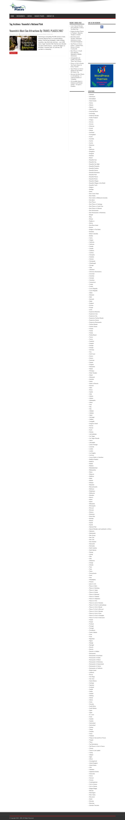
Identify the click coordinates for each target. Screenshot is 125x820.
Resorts (91, 647)
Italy (90, 406)
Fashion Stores (93, 326)
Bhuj (90, 217)
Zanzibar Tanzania (94, 805)
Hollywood (92, 377)
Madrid (91, 463)
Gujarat (91, 362)
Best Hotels (92, 195)
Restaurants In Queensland (96, 664)
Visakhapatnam (93, 782)
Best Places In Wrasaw (95, 208)
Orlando (91, 565)
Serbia (91, 691)
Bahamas (91, 145)
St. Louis (91, 714)
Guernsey (91, 360)
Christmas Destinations (95, 271)
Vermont (91, 778)
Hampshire (92, 366)
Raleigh (91, 643)
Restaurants (21, 16)
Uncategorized (93, 761)
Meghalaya (92, 491)
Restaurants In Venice (95, 666)
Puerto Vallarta (93, 632)
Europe (91, 307)
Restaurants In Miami (95, 660)
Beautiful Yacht (93, 185)
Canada (91, 246)
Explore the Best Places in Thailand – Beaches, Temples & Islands (77, 33)
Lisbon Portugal (93, 444)
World (90, 799)
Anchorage (92, 113)
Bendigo (91, 189)
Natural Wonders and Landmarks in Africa (100, 529)
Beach (91, 157)
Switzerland (92, 723)
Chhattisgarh (92, 263)
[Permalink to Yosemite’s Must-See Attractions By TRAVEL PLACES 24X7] (23, 50)
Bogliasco (91, 221)
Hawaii (91, 368)
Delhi (90, 297)
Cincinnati (91, 273)
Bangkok (91, 153)
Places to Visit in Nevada (96, 611)
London (91, 449)
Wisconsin (92, 797)
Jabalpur (91, 411)
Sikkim (91, 700)
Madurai (91, 465)
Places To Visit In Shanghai (96, 615)
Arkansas (91, 126)
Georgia (91, 345)
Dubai (90, 301)
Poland (91, 619)
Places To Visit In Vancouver (97, 617)
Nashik (91, 522)
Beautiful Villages (93, 181)
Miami (90, 499)
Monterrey (92, 514)
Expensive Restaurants (95, 322)
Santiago (91, 683)
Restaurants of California (95, 668)
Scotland (91, 687)
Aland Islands (92, 101)
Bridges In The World (94, 229)
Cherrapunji (92, 261)
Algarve (91, 107)
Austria (91, 141)
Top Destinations (93, 744)
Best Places (92, 202)
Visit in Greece (93, 784)
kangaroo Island (93, 423)
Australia (91, 138)
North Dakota (92, 550)
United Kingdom (93, 763)
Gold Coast (92, 354)
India (90, 394)
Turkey (91, 752)
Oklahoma (92, 560)
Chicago (91, 265)
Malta (90, 478)
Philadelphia (92, 579)
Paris (90, 567)
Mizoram (91, 510)
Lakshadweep (92, 434)
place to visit (92, 584)
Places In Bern (93, 586)
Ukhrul (91, 759)
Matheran (91, 489)
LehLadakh (92, 442)
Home (12, 16)
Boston (91, 227)
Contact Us (50, 16)
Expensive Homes (94, 320)
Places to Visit (93, 600)
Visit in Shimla (93, 786)
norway (91, 554)
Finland (91, 328)
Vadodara (91, 769)
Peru (90, 577)
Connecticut (92, 282)
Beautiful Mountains (94, 172)
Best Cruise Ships (94, 193)
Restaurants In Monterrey (96, 662)
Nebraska (91, 531)
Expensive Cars (93, 314)
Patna (90, 571)
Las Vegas (92, 436)
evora (90, 309)
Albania (91, 105)
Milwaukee (92, 503)
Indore (91, 402)
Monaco (91, 512)
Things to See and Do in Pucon (97, 738)
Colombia (91, 276)
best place (92, 200)
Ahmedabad (92, 98)
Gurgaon (91, 364)
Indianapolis (92, 400)
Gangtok (91, 343)
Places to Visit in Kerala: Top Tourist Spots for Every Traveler (77, 65)
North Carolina (93, 548)
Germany (91, 349)
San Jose (91, 678)
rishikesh (91, 672)
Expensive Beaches (94, 311)
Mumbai (91, 518)
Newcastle (92, 543)
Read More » (13, 53)
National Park (92, 527)
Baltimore (91, 149)
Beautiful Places (93, 176)
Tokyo (90, 742)
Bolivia (91, 223)
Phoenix (91, 581)
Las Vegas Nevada (94, 438)
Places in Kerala (93, 592)
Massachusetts (93, 487)
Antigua (91, 120)
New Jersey (92, 535)
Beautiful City (92, 162)
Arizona (91, 122)
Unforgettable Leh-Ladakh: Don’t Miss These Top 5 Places (76, 59)
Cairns (91, 238)
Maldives (91, 476)
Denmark (91, 299)
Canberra (91, 250)
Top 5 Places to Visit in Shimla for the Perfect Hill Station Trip (77, 70)
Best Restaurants (93, 210)
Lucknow (91, 455)
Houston (91, 385)
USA (90, 767)
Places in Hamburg (94, 588)
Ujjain (90, 757)
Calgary (91, 240)
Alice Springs (92, 109)
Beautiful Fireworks (94, 166)
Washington (92, 792)
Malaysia (91, 474)
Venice (91, 776)
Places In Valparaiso (94, 598)
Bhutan (91, 219)
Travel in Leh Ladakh (94, 750)
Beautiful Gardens (94, 168)
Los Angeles (92, 453)
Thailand (91, 735)
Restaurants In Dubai (94, 657)
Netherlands (92, 533)
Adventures (92, 96)
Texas (90, 733)
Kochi (90, 430)
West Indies (92, 795)
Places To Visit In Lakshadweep (97, 605)
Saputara (91, 685)
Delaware (91, 295)
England (91, 303)
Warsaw (91, 790)
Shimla (91, 697)
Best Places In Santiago (95, 204)
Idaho (90, 387)
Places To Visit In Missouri (96, 609)
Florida (91, 330)
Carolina (91, 252)
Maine (90, 472)
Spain (90, 710)
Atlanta (91, 130)
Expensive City (93, 316)
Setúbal (91, 693)
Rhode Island (92, 670)
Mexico (91, 497)
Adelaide (91, 94)
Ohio (90, 556)
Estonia (91, 305)
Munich (91, 520)
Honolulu (91, 379)
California (91, 242)
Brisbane (91, 231)
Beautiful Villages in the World (97, 183)
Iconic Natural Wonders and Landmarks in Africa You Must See (77, 27)
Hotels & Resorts (93, 383)
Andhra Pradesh (93, 117)
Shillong (91, 695)
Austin (91, 136)
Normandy (92, 546)
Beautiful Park (93, 174)
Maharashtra (92, 470)
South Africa (92, 706)
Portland (91, 624)
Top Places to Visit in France (97, 746)
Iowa (90, 404)
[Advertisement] (82, 7)
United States (92, 765)
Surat (90, 716)
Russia (91, 674)
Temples (91, 731)
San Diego (92, 676)
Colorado (91, 278)
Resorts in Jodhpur (94, 651)
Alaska (91, 103)
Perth (90, 575)
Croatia (91, 284)
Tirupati (91, 740)
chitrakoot (91, 269)
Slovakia (91, 704)
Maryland (91, 484)
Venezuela (92, 773)
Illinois (91, 390)
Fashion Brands (93, 324)
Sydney (91, 727)
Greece (91, 356)
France (91, 337)
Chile (90, 267)
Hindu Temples (93, 373)
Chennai (91, 259)
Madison (91, 461)
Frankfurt (91, 341)
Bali (90, 147)
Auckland (91, 132)
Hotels (30, 16)
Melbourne (92, 493)
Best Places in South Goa (96, 206)
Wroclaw (91, 801)
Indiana (91, 396)
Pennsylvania (92, 573)
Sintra (90, 702)
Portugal (91, 626)
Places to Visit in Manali (95, 607)
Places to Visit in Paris (95, 613)
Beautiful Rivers (93, 179)
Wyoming (91, 803)
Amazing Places (93, 111)
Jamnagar (91, 417)
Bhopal (91, 214)
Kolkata (91, 432)
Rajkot (91, 641)
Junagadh (91, 421)
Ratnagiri (91, 645)
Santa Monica (93, 681)
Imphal (91, 392)
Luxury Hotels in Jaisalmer (96, 457)
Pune (90, 634)
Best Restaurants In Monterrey (97, 212)
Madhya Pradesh (93, 459)
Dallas (91, 292)
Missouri (91, 508)
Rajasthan (92, 638)
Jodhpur (91, 419)
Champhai (92, 255)
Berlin (90, 191)
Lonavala (91, 446)
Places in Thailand (94, 596)
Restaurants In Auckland (95, 655)
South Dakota (92, 708)
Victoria (91, 780)
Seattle (91, 689)
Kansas (91, 425)
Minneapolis (92, 506)
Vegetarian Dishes (94, 771)
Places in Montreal (94, 594)
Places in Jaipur (93, 590)
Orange (91, 562)
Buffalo (91, 236)
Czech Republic (93, 288)
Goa (90, 352)
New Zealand (92, 541)
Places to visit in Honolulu (96, 603)
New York (91, 537)
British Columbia (93, 233)
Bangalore (92, 151)
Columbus (92, 280)
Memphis (91, 495)
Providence (92, 630)
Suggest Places (39, 16)
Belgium (91, 187)
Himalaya (91, 371)
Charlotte (91, 257)
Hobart (91, 375)
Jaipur (90, 415)
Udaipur (91, 754)
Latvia (90, 440)
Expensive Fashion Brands (96, 318)
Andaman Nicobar (94, 115)
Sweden (91, 719)
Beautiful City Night (94, 164)
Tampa (91, 729)
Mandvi (91, 480)
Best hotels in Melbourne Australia (98, 198)
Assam (91, 128)
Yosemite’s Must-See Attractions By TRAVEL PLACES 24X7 (36, 31)
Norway (91, 552)
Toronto (91, 748)
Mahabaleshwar (93, 468)
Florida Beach (93, 335)
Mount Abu (92, 516)
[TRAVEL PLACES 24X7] (17, 9)
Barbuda (91, 155)
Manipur (91, 482)
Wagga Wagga (93, 788)
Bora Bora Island (93, 225)
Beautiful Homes (93, 170)
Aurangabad (92, 134)
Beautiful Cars (93, 160)
